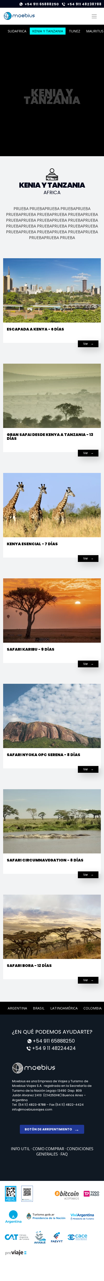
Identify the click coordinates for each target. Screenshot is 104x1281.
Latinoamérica (64, 1008)
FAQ (64, 1154)
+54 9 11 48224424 (54, 1048)
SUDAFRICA (17, 31)
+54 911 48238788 (84, 4)
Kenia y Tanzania (47, 31)
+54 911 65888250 (42, 4)
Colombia (92, 1008)
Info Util (21, 1148)
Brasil (39, 1008)
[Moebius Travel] (52, 1067)
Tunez (74, 31)
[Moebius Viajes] (19, 15)
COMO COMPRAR (49, 1148)
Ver (85, 344)
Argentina (17, 1008)
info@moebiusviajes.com (32, 1109)
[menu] (94, 16)
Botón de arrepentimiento (48, 1129)
